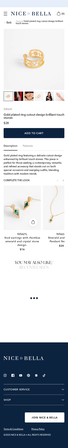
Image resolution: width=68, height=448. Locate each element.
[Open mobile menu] (5, 14)
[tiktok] (44, 399)
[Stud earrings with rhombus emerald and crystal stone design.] (22, 208)
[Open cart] (58, 14)
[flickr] (36, 399)
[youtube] (20, 399)
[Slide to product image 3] (29, 96)
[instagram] (5, 399)
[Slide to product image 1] (8, 96)
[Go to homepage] (31, 14)
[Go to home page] (34, 383)
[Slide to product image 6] (60, 96)
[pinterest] (28, 399)
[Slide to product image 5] (49, 96)
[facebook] (12, 399)
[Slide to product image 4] (39, 96)
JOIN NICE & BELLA (45, 442)
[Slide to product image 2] (19, 96)
